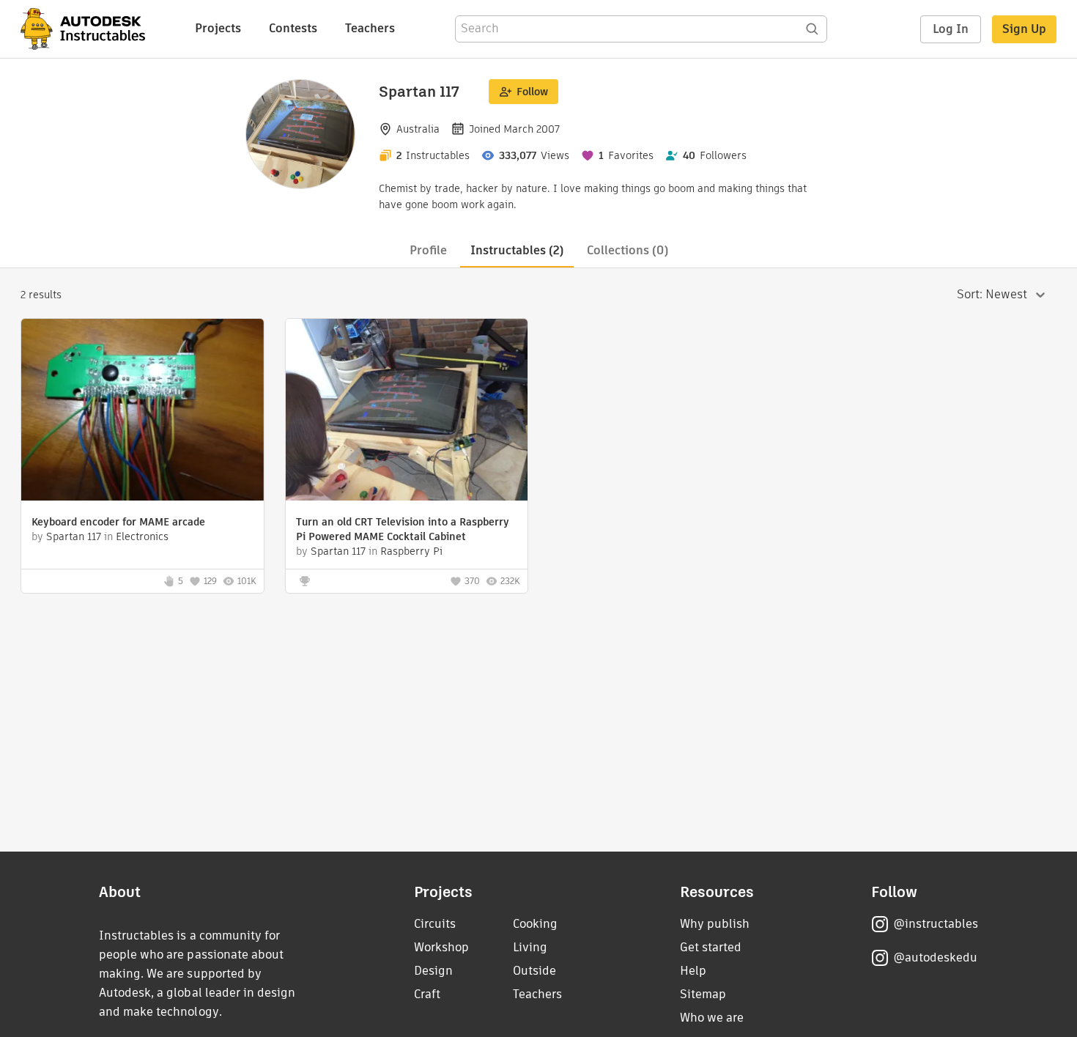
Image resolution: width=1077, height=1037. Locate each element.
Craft (427, 994)
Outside (534, 970)
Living (530, 947)
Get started (710, 947)
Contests (293, 28)
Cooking (535, 923)
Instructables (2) (516, 250)
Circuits (435, 923)
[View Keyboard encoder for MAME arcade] (142, 411)
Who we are (712, 1017)
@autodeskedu (935, 957)
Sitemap (703, 994)
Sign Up (1024, 29)
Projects (218, 28)
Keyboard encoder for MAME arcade (118, 521)
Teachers (370, 28)
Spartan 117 (73, 536)
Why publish (715, 923)
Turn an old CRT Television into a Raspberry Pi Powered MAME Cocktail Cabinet (402, 529)
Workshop (441, 947)
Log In (951, 29)
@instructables (935, 923)
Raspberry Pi (411, 551)
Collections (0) (627, 250)
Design (433, 970)
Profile (428, 250)
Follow (532, 91)
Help (693, 970)
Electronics (142, 536)
